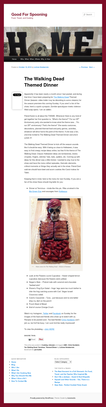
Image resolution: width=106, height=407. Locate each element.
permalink (38, 349)
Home (14, 59)
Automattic (71, 398)
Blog (13, 364)
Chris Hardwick (68, 319)
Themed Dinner (51, 347)
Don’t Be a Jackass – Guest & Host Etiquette (72, 377)
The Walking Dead (61, 97)
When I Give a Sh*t (18, 378)
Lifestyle (51, 345)
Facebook (57, 313)
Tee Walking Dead (30, 347)
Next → (92, 67)
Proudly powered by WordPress (41, 398)
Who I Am (15, 367)
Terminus (41, 347)
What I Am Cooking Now (21, 373)
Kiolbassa (63, 191)
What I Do (15, 370)
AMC (65, 345)
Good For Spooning (29, 14)
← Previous (83, 67)
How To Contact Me (19, 381)
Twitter (45, 313)
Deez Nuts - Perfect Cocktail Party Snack (71, 385)
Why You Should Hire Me (21, 375)
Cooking (45, 345)
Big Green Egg (35, 191)
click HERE (49, 329)
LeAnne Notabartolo (41, 67)
